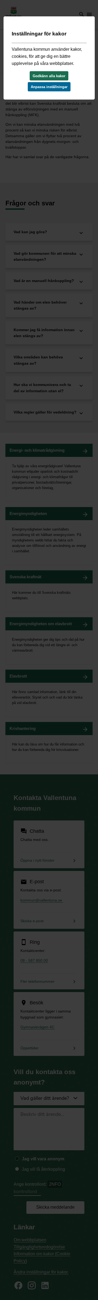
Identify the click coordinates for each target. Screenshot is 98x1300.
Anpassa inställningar (49, 87)
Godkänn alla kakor (49, 76)
